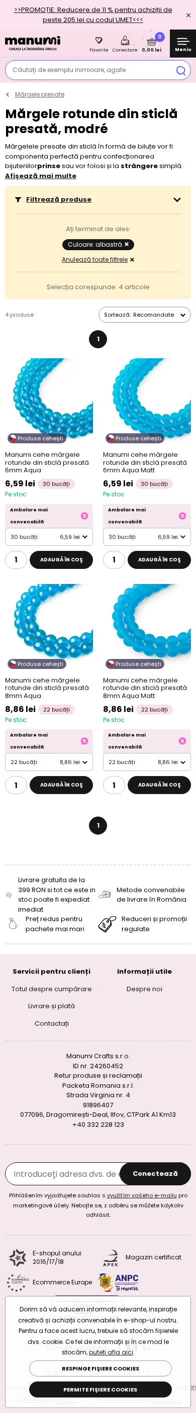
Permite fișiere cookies (100, 1389)
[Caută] (181, 70)
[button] (98, 200)
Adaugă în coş (61, 559)
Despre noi (144, 989)
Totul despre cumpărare (52, 989)
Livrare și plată (51, 1006)
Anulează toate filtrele (95, 259)
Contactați (52, 1023)
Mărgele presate (39, 94)
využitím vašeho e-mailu (142, 1195)
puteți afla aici (111, 1352)
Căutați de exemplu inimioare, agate (69, 70)
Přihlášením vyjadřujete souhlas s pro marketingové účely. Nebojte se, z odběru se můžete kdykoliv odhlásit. (98, 1205)
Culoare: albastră (95, 244)
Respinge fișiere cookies (100, 1368)
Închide (188, 15)
